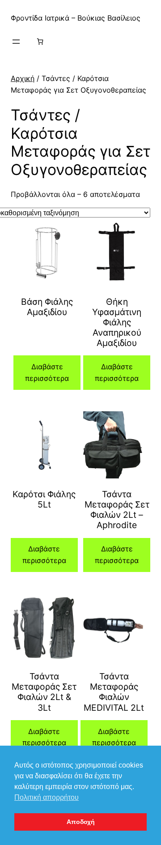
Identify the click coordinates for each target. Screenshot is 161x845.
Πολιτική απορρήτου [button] (46, 797)
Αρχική (22, 78)
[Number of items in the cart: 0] (40, 41)
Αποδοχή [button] (81, 821)
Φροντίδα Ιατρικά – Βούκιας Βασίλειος (75, 17)
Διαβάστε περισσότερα (47, 372)
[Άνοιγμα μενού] (16, 41)
